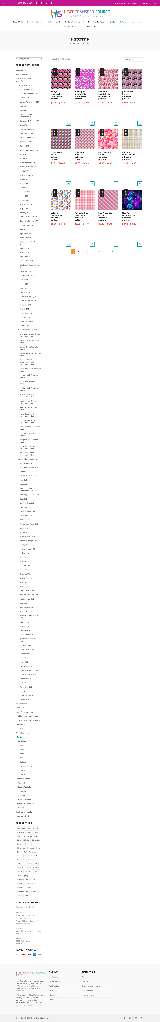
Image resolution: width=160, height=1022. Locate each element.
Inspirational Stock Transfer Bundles (28, 402)
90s (28, 828)
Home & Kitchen (24, 799)
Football (34, 856)
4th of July (21, 828)
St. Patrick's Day (22, 880)
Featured (20, 708)
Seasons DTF (25, 280)
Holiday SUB (25, 586)
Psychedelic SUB (26, 634)
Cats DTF (23, 125)
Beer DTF (23, 106)
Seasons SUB (25, 653)
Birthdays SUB (27, 507)
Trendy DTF (24, 309)
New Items (20, 724)
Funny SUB (24, 570)
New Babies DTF (28, 137)
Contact (85, 981)
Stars (33, 880)
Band (19, 840)
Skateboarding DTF (29, 296)
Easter (19, 852)
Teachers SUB (25, 679)
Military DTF (24, 248)
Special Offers (18, 22)
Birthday (26, 840)
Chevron (27, 844)
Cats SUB (23, 499)
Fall (25, 852)
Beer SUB (23, 480)
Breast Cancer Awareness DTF (26, 115)
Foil (84, 22)
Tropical (28, 888)
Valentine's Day (22, 892)
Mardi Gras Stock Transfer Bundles (27, 415)
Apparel (21, 783)
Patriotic (28, 872)
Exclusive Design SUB (28, 541)
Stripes (19, 884)
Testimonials (87, 990)
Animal (22, 749)
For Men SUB (25, 565)
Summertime (29, 884)
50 (100, 252)
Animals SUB (25, 472)
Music (29, 868)
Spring (26, 876)
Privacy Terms (88, 995)
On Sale (19, 729)
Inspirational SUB (27, 599)
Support (90, 26)
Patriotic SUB (25, 630)
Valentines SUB (26, 687)
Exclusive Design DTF (28, 167)
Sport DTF (24, 288)
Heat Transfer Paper (96, 22)
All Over (23, 745)
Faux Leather (21, 703)
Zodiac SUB (24, 699)
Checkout (146, 3)
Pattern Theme (26, 766)
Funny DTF (24, 196)
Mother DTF (24, 252)
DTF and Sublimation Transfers (24, 80)
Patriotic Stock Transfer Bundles (30, 428)
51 (106, 252)
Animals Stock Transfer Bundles (29, 341)
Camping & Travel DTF (29, 121)
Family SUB (24, 545)
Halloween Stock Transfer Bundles (27, 395)
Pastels (19, 872)
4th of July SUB (26, 463)
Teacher (20, 888)
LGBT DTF (23, 229)
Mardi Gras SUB (26, 611)
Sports (22, 774)
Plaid (35, 872)
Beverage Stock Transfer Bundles (30, 354)
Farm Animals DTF (27, 175)
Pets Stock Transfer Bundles (28, 434)
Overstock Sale (22, 733)
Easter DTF (24, 158)
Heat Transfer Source (41, 1018)
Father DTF (24, 179)
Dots (38, 848)
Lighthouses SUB (26, 607)
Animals (21, 808)
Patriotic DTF (25, 256)
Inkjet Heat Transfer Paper (29, 716)
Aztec (30, 836)
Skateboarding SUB (29, 670)
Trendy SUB (24, 683)
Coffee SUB (24, 520)
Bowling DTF (26, 292)
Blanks (112, 22)
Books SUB (24, 484)
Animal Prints (33, 832)
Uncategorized (22, 816)
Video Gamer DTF (27, 321)
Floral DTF (24, 183)
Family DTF (24, 171)
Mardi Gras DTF (26, 237)
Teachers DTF (25, 305)
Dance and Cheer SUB (29, 524)
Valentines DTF (26, 313)
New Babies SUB (28, 511)
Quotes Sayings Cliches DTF (30, 266)
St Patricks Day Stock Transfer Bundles (28, 447)
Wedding (34, 892)
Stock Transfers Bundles (28, 330)
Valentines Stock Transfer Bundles (27, 454)
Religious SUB (25, 645)
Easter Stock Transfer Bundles (29, 376)
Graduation (32, 860)
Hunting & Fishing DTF (29, 221)
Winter (19, 895)
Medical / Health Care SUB (29, 616)
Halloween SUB (26, 578)
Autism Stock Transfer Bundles (29, 348)
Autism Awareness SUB (29, 476)
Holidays (21, 795)
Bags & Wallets (24, 787)
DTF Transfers (24, 85)
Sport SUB (24, 662)
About (84, 977)
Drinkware (22, 791)
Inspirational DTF (27, 225)
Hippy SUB (24, 582)
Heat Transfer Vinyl (35, 22)
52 (113, 252)
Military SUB (24, 622)
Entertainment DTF (27, 163)
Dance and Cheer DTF (29, 150)
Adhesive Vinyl (54, 22)
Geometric (21, 860)
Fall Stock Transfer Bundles (28, 382)
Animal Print (21, 832)
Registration (54, 986)
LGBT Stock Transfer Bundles (28, 408)
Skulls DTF (24, 284)
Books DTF (24, 110)
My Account (133, 3)
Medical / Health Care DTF (29, 243)
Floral (22, 754)
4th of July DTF (26, 89)
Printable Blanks (23, 779)
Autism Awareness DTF (29, 102)
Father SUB (24, 553)
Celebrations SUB (27, 503)
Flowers (19, 856)
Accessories (137, 22)
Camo (19, 844)
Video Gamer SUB (27, 695)
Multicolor (20, 868)
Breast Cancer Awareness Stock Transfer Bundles (27, 362)
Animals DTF (25, 98)
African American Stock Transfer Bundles (30, 335)
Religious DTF (25, 271)
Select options (68, 123)
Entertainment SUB (27, 536)
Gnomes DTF (25, 200)
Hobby (22, 758)
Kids (36, 864)
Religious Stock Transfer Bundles (30, 441)
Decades (30, 848)
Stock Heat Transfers (73, 26)
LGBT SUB (23, 603)
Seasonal (24, 770)
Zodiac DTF (24, 325)
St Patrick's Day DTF (29, 217)
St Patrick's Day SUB (29, 591)
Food (27, 856)
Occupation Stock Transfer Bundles (27, 421)
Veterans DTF (25, 317)
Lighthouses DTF (26, 233)
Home (72, 43)
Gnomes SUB (25, 574)
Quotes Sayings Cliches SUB (30, 640)
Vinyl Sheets (23, 741)
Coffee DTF (24, 146)
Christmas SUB (26, 515)
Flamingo (32, 852)
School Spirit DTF (27, 275)
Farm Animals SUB (27, 549)
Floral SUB (24, 557)
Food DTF (23, 187)
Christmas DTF (26, 142)
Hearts (29, 864)
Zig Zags (27, 895)
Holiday (23, 762)
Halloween (21, 864)
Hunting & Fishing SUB (29, 595)
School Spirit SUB (27, 649)
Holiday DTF (25, 213)
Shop (79, 43)
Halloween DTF (26, 204)
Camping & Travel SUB (29, 495)
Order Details (54, 981)
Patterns (123, 22)
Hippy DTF (24, 208)
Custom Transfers (72, 22)
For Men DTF (25, 192)
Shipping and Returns (91, 986)
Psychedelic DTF (26, 261)
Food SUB (24, 561)
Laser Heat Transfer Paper (29, 720)
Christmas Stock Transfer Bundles (30, 369)
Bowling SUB (26, 666)
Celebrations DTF (27, 129)
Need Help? (119, 3)
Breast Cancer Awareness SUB (26, 489)
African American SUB (29, 467)
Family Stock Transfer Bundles (29, 389)
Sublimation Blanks (24, 812)
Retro (19, 876)
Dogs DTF (24, 154)
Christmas (21, 848)
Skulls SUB (24, 658)
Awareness (21, 836)
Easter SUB (24, 532)
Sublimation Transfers (27, 459)
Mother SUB (24, 626)
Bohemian (36, 840)
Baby (36, 836)
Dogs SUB (24, 528)
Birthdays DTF (27, 133)
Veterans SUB (25, 691)
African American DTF (29, 94)
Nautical (36, 868)
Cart (154, 3)
